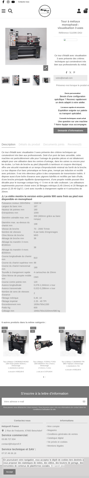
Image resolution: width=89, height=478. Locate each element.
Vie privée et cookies (57, 442)
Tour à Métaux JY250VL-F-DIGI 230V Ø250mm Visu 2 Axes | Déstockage (44, 364)
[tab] (74, 145)
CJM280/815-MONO (16, 368)
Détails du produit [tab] (29, 144)
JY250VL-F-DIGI (44, 368)
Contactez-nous (23, 2)
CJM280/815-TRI (73, 366)
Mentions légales (55, 446)
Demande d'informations (70, 130)
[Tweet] (70, 72)
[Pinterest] (74, 72)
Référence (64, 33)
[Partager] (66, 72)
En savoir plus (58, 466)
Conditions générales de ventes (62, 434)
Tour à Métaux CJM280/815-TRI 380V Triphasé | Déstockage (73, 363)
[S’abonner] (84, 401)
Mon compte (53, 426)
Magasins (52, 430)
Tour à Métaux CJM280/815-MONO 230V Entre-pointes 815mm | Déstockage (16, 364)
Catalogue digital (55, 438)
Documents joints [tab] (53, 144)
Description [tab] (8, 144)
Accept (9, 472)
